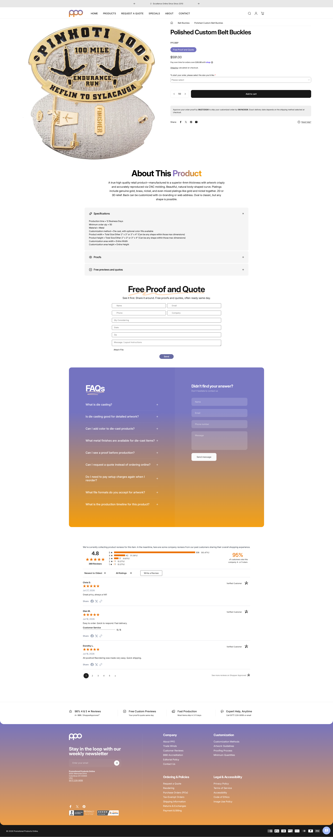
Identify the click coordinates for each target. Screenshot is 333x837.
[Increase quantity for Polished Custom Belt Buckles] (186, 94)
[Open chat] (326, 830)
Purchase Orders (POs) (175, 792)
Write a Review (151, 573)
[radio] (166, 552)
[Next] (198, 3)
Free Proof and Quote (183, 49)
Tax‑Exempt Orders (173, 797)
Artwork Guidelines (224, 746)
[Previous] (134, 3)
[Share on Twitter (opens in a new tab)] (96, 601)
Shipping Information (174, 801)
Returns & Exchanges (174, 806)
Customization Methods (226, 741)
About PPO (169, 741)
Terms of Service (223, 788)
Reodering (168, 788)
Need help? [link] (306, 122)
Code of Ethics (221, 797)
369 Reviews (98, 564)
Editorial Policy (171, 759)
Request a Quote (172, 783)
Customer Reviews (173, 750)
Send (166, 356)
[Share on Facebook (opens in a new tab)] (92, 601)
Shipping (174, 68)
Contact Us (169, 764)
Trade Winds (170, 746)
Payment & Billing (172, 810)
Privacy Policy (221, 783)
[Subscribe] (116, 763)
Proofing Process (223, 750)
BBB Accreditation (173, 755)
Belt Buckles (184, 23)
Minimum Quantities (224, 755)
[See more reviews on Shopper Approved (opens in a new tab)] (100, 601)
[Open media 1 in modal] (92, 92)
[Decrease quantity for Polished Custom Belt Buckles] (174, 94)
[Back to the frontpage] (171, 23)
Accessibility (220, 792)
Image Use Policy (223, 801)
